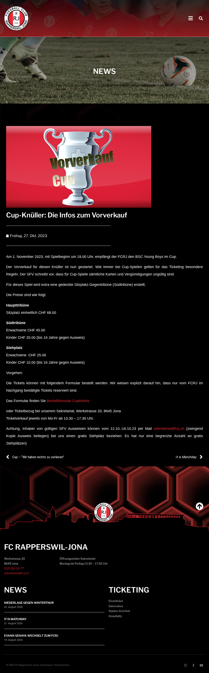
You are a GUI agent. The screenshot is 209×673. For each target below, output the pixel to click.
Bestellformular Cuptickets (68, 401)
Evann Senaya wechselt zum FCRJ (31, 635)
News (15, 589)
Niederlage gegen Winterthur (29, 602)
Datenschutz (62, 664)
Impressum (46, 664)
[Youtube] (201, 665)
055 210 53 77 (14, 568)
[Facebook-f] (193, 665)
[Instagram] (185, 665)
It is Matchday (15, 619)
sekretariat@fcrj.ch (169, 429)
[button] (191, 18)
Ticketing (129, 589)
